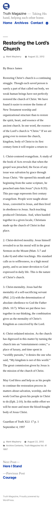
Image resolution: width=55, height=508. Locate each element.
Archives (21, 23)
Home (7, 23)
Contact (37, 23)
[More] (47, 23)
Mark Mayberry (13, 56)
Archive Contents (14, 445)
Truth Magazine (14, 14)
